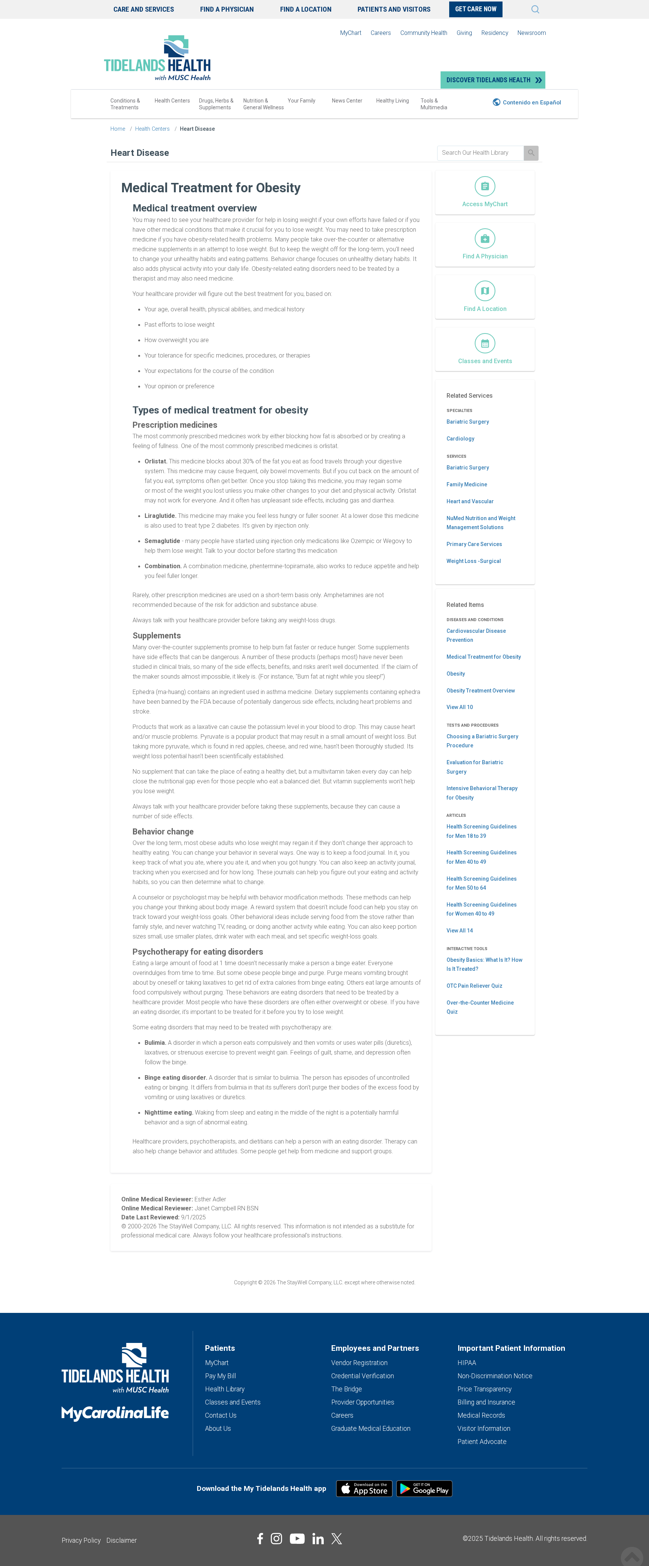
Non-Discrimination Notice (495, 1376)
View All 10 (460, 707)
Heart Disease (197, 129)
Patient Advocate (482, 1441)
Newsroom (532, 32)
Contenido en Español (532, 102)
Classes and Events (233, 1402)
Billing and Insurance (486, 1402)
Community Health (423, 32)
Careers (381, 32)
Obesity (456, 674)
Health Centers (172, 101)
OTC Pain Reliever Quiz (475, 986)
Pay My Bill (220, 1376)
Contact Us (221, 1415)
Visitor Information (483, 1428)
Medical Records (481, 1415)
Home (117, 129)
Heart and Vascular (470, 501)
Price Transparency (484, 1389)
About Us (218, 1428)
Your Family (301, 101)
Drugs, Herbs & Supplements (216, 104)
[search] (480, 153)
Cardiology (460, 439)
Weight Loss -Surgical (474, 561)
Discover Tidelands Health (488, 80)
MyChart (350, 32)
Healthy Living (392, 101)
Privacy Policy (81, 1540)
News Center (347, 101)
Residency (494, 32)
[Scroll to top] (632, 1550)
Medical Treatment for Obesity (484, 657)
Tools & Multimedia (434, 104)
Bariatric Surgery (468, 422)
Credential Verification (362, 1376)
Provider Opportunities (362, 1402)
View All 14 (460, 931)
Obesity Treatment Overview (481, 691)
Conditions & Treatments (125, 104)
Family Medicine (467, 484)
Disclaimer (121, 1540)
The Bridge (346, 1389)
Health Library (225, 1389)
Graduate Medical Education (371, 1428)
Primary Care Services (474, 544)
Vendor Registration (359, 1363)
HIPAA (466, 1363)
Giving (464, 32)
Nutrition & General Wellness (263, 104)
